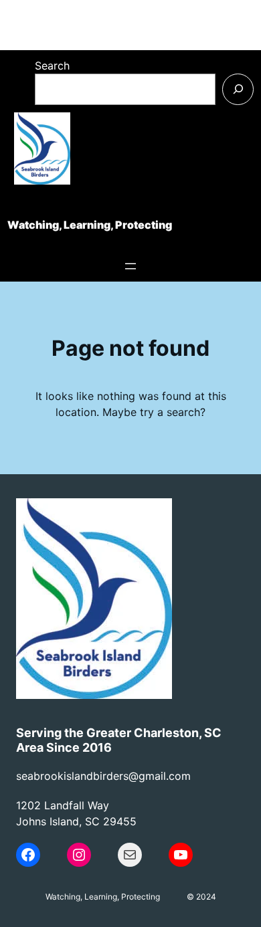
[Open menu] (130, 266)
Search (52, 65)
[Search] (238, 89)
